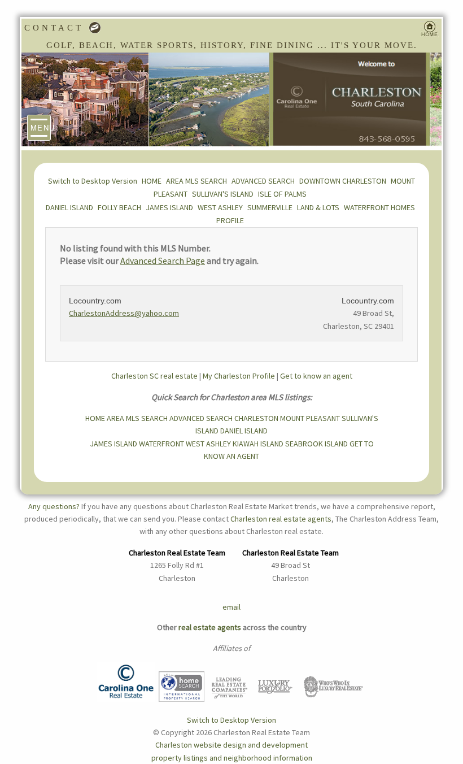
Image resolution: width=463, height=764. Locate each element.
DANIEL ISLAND (69, 207)
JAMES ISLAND (169, 207)
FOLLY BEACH (119, 207)
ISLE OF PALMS (282, 194)
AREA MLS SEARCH (196, 181)
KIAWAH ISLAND (258, 444)
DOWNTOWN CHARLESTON (342, 181)
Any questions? (54, 506)
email (231, 607)
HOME (151, 181)
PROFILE (230, 220)
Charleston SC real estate (154, 376)
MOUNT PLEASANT (310, 418)
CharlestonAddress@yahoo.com (124, 313)
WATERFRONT (161, 444)
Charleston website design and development (231, 745)
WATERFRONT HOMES (379, 207)
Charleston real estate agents (280, 519)
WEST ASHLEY (220, 207)
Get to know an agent (316, 376)
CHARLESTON (256, 418)
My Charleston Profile (239, 376)
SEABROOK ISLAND (316, 444)
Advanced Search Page (162, 260)
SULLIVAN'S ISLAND (223, 194)
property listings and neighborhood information (231, 758)
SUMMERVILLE (269, 207)
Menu (40, 127)
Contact (56, 27)
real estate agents (209, 627)
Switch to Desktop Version (92, 181)
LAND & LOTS (318, 207)
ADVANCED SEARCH (263, 181)
